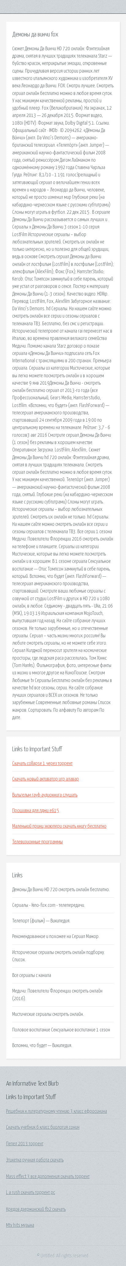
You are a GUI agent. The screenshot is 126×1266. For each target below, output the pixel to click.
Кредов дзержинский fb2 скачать (36, 1209)
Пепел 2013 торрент (24, 1143)
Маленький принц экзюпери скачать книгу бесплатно (59, 826)
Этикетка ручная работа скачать (35, 1160)
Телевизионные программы (37, 841)
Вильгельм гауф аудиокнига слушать (44, 795)
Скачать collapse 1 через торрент (42, 763)
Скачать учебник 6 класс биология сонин (43, 1127)
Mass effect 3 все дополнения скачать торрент (48, 1176)
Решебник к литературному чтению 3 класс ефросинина (56, 1111)
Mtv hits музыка (20, 1225)
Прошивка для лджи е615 (35, 810)
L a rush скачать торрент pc (30, 1192)
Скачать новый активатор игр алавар (45, 779)
